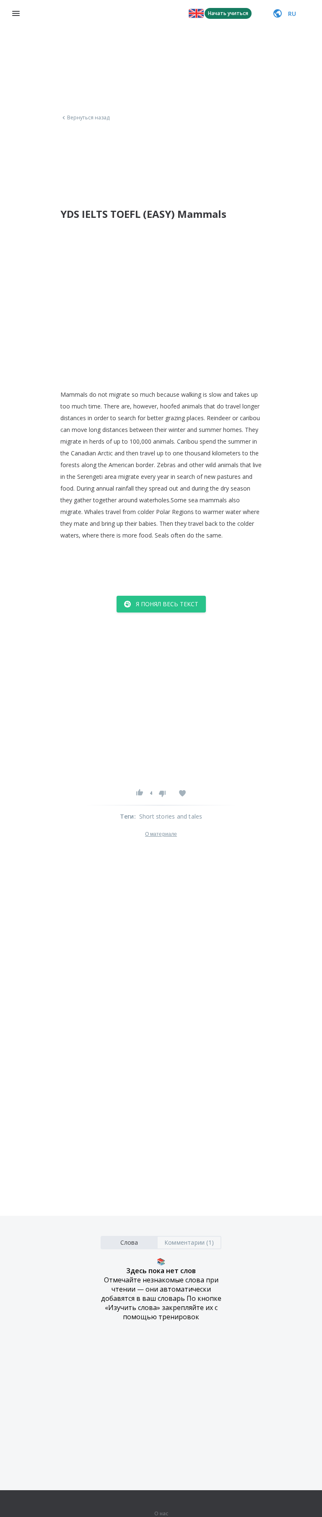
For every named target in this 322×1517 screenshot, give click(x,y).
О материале (161, 834)
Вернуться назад (88, 117)
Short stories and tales (171, 816)
